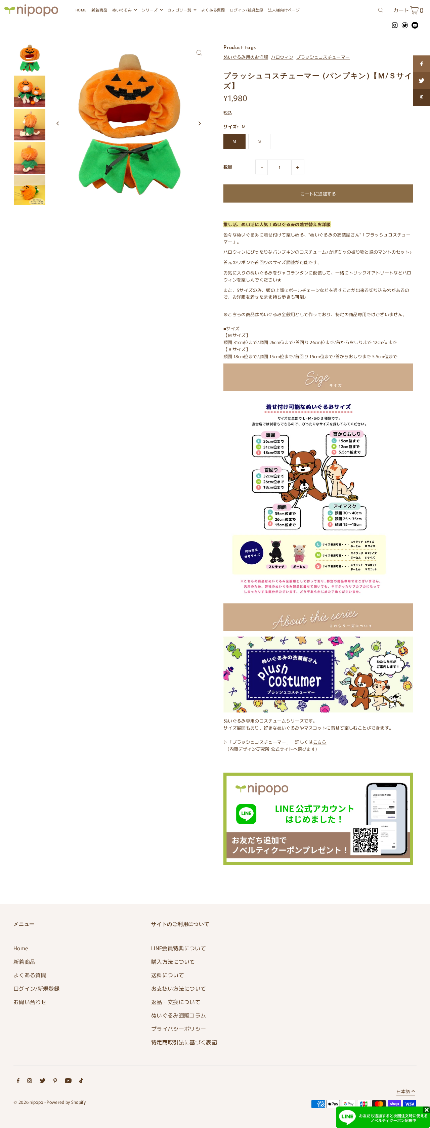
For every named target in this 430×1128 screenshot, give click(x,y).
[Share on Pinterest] (421, 97)
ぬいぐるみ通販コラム (178, 1015)
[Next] (199, 123)
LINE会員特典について (178, 948)
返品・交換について (176, 1002)
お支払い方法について (178, 988)
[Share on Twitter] (421, 80)
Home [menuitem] (81, 9)
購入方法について (173, 961)
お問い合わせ (29, 1002)
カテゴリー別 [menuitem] (179, 9)
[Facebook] (18, 1081)
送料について (167, 975)
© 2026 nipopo (28, 1102)
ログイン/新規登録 (36, 988)
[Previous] (58, 123)
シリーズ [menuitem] (150, 9)
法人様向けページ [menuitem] (284, 9)
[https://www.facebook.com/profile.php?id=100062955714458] (421, 63)
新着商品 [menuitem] (99, 9)
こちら (320, 742)
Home (20, 948)
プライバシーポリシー (178, 1029)
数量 (227, 167)
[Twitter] (42, 1081)
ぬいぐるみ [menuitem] (122, 9)
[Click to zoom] (199, 52)
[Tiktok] (81, 1081)
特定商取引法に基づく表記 (184, 1042)
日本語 (403, 1091)
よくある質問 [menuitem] (213, 9)
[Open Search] (380, 9)
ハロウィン (282, 57)
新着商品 (24, 961)
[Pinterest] (55, 1081)
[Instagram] (29, 1081)
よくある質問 (29, 975)
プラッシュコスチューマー (323, 57)
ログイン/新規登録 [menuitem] (246, 9)
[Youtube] (68, 1081)
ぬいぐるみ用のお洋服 (245, 57)
